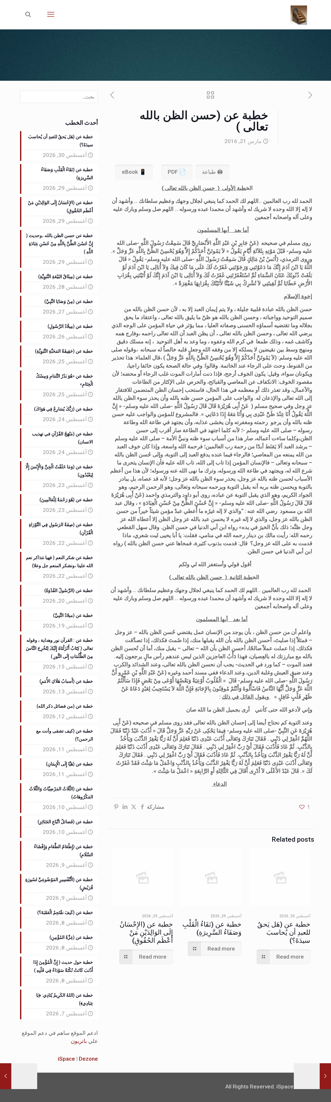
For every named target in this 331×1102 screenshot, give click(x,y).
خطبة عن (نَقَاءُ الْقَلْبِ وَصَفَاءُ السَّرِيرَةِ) (211, 928)
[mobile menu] (50, 14)
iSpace (66, 1058)
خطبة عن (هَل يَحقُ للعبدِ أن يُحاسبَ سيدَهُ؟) (283, 932)
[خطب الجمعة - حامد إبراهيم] (299, 14)
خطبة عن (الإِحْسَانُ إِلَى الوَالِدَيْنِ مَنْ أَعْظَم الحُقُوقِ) (146, 932)
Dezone (88, 1058)
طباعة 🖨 (212, 172)
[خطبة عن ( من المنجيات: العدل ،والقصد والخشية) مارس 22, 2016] (5, 1076)
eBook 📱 (134, 172)
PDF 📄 (177, 172)
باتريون (79, 1041)
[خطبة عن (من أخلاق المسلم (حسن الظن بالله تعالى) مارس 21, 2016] (325, 1076)
